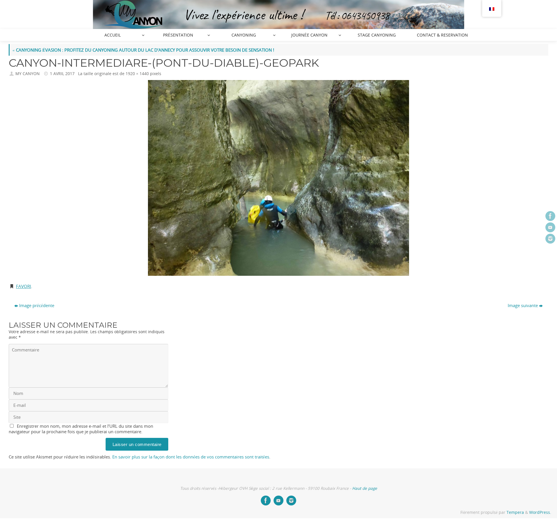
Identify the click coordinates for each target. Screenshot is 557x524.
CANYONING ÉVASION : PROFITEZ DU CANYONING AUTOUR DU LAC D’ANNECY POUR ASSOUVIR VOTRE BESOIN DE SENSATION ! (143, 50)
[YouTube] (550, 227)
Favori (23, 286)
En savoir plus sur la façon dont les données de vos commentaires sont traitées (190, 457)
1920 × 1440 (137, 73)
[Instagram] (550, 239)
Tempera (515, 512)
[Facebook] (550, 216)
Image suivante (523, 305)
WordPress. (540, 512)
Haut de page (364, 488)
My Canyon (27, 73)
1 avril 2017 (62, 73)
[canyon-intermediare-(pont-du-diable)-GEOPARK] (278, 178)
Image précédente (36, 305)
